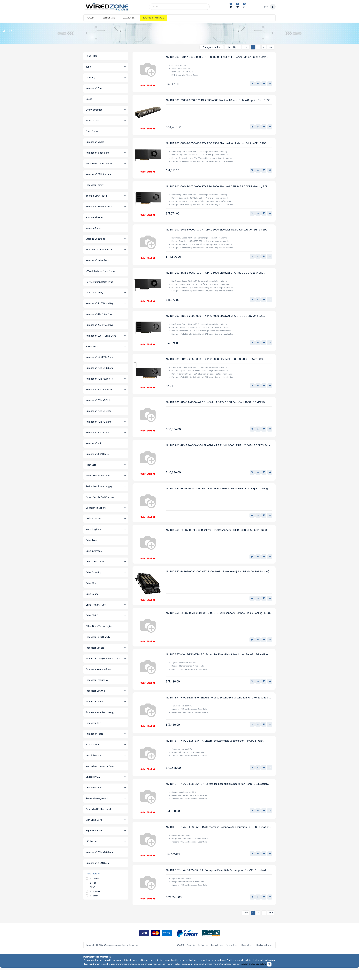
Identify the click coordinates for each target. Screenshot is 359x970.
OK (269, 964)
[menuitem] (153, 17)
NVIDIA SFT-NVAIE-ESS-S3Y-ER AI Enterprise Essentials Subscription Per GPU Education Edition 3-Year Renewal (217, 698)
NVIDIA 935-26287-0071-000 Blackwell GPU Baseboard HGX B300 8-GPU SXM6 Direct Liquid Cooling (216, 530)
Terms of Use (217, 945)
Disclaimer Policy (264, 945)
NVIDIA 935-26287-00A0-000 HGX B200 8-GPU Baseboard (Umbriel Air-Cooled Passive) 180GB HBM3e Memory (217, 571)
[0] (231, 6)
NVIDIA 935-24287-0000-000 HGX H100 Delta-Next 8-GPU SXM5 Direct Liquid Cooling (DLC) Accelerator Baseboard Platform (217, 489)
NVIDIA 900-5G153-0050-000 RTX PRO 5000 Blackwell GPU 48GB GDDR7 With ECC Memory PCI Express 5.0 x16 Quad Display (215, 273)
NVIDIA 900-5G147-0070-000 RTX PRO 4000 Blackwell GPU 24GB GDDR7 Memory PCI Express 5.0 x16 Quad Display (216, 186)
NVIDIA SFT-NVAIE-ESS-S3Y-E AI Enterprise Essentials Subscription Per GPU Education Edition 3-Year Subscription (217, 654)
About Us (191, 945)
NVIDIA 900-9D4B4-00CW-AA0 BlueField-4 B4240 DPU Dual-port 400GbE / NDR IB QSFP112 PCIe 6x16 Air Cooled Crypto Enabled (215, 402)
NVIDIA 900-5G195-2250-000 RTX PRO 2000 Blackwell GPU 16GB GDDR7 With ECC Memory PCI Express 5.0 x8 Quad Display (214, 359)
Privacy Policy (232, 945)
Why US (180, 945)
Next (271, 47)
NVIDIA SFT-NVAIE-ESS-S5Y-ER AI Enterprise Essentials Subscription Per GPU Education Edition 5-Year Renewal (217, 827)
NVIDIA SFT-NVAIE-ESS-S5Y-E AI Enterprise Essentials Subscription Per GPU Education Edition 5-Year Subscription (217, 784)
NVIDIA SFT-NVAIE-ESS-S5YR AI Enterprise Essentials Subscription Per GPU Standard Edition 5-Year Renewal (216, 870)
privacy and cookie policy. (253, 964)
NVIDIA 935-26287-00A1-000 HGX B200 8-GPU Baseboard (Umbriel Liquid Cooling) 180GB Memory (219, 613)
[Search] (196, 46)
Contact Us (203, 945)
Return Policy (247, 945)
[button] (233, 47)
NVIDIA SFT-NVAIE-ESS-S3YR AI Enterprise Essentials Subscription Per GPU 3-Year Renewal (214, 741)
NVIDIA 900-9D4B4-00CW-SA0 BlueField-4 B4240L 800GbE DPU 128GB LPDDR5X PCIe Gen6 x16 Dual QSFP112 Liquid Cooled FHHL (218, 445)
